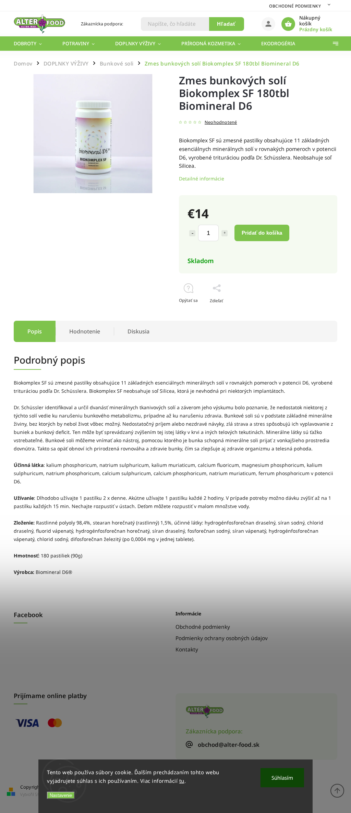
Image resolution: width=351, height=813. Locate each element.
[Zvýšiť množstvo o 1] (224, 233)
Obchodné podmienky (295, 6)
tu (181, 780)
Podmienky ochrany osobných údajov (222, 638)
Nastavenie (61, 795)
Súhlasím (282, 777)
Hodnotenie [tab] (84, 331)
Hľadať (226, 24)
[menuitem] (33, 43)
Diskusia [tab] (138, 331)
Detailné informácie (201, 178)
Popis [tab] (34, 331)
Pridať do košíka (262, 233)
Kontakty (187, 649)
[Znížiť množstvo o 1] (192, 233)
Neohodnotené (221, 122)
